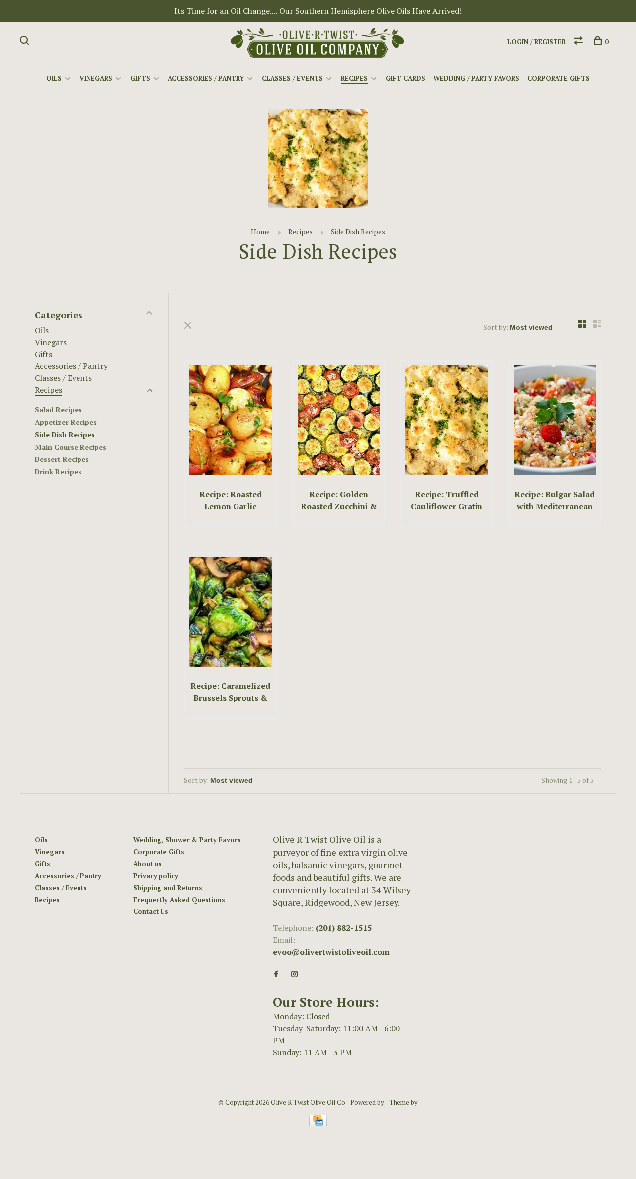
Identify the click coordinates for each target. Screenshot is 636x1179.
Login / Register (536, 41)
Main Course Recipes (70, 447)
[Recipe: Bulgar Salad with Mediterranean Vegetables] (555, 421)
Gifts (140, 78)
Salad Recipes (58, 409)
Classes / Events (292, 78)
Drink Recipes (58, 471)
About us (147, 863)
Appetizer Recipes (66, 422)
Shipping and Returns (167, 887)
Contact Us (150, 911)
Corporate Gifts (558, 78)
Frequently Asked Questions (179, 899)
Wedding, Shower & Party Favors (187, 839)
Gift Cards (405, 78)
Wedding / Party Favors (476, 78)
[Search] (25, 41)
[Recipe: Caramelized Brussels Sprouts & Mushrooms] (230, 613)
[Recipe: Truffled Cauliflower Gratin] (446, 421)
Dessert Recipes (62, 459)
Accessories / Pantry (206, 78)
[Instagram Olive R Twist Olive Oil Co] (294, 974)
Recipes (354, 78)
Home (260, 231)
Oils (54, 78)
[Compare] (579, 41)
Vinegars (96, 78)
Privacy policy (155, 875)
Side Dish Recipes (358, 231)
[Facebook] (276, 974)
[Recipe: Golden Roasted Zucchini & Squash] (339, 421)
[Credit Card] (318, 1123)
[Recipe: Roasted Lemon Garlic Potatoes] (230, 421)
